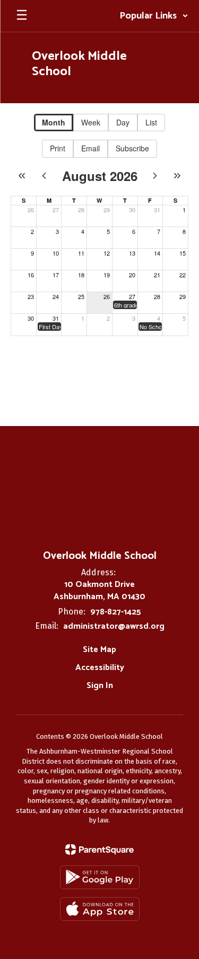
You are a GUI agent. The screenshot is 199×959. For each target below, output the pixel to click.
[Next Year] (177, 175)
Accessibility (99, 668)
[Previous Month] (44, 175)
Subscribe (132, 148)
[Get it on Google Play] (100, 877)
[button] (154, 16)
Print (57, 148)
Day (122, 122)
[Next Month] (155, 175)
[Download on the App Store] (100, 909)
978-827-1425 (115, 612)
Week (90, 122)
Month (53, 122)
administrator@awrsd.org (114, 626)
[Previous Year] (22, 175)
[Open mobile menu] (22, 16)
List (151, 122)
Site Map (99, 650)
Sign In (99, 685)
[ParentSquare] (99, 849)
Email (90, 148)
